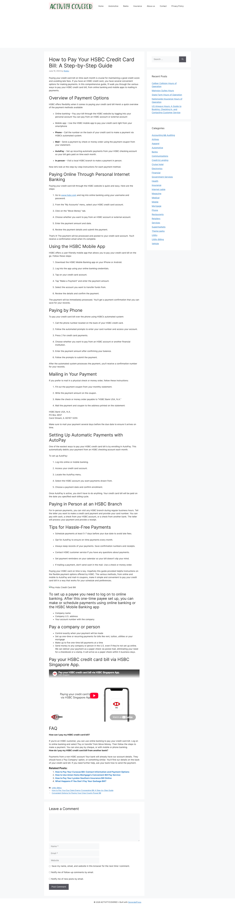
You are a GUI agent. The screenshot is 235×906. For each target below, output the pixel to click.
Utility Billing (57, 788)
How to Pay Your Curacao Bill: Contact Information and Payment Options (92, 772)
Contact (163, 6)
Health (155, 181)
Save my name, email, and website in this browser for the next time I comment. (91, 866)
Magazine (156, 193)
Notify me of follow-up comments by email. (72, 872)
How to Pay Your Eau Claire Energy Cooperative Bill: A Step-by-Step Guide (82, 790)
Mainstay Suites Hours (163, 90)
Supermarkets (158, 227)
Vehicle (155, 243)
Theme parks (158, 231)
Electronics (157, 168)
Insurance (137, 6)
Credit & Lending (160, 160)
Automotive (113, 6)
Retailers (156, 218)
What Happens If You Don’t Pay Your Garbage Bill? (80, 781)
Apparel (155, 143)
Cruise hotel (158, 164)
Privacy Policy (177, 6)
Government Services (162, 177)
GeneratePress (134, 902)
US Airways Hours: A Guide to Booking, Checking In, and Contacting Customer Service (166, 109)
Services (156, 223)
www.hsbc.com (68, 195)
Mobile (155, 202)
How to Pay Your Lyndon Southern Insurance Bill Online (83, 778)
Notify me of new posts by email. (67, 879)
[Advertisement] (117, 30)
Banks (126, 6)
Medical (155, 198)
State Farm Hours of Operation (167, 95)
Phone (155, 210)
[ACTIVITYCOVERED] (71, 6)
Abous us (151, 6)
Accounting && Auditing (163, 135)
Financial (156, 173)
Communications (160, 156)
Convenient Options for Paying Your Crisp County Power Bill (76, 793)
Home (101, 6)
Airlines (155, 139)
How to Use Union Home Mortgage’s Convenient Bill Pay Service (87, 775)
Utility (154, 235)
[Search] (182, 59)
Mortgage (156, 206)
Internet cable (158, 189)
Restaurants (158, 214)
